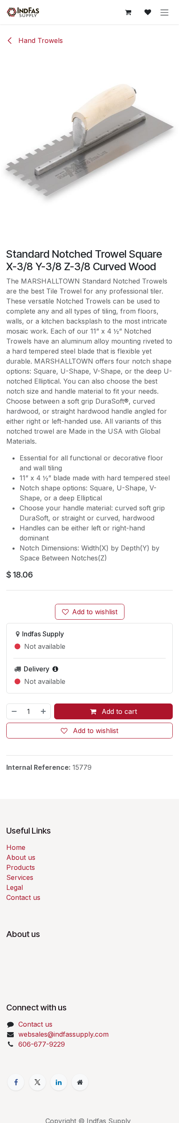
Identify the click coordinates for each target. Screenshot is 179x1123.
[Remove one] (14, 711)
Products (20, 867)
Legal (14, 887)
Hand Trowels (39, 40)
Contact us (23, 897)
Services (19, 877)
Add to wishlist (94, 612)
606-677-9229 (41, 1044)
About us (20, 857)
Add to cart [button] (118, 711)
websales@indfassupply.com (63, 1034)
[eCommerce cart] (127, 12)
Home (15, 847)
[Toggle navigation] (164, 12)
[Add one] (44, 711)
